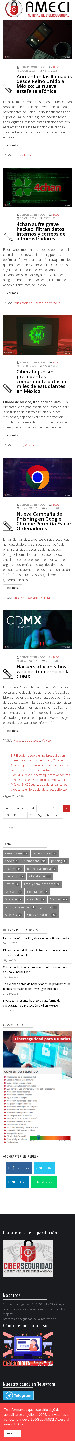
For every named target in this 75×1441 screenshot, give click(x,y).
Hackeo (38, 303)
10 (7, 815)
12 (23, 815)
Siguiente (44, 815)
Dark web (13, 892)
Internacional (34, 861)
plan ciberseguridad (19, 907)
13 (31, 815)
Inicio (9, 808)
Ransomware (16, 853)
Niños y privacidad (41, 915)
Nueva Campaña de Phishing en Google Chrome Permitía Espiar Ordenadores (44, 521)
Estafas (18, 155)
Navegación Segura (37, 598)
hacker (11, 861)
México (28, 155)
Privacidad (35, 899)
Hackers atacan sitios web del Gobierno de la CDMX (43, 671)
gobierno (48, 907)
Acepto (12, 1433)
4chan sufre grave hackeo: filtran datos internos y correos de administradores (41, 231)
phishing (18, 598)
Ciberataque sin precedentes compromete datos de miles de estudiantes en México (42, 381)
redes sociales (22, 303)
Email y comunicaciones (41, 884)
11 (15, 815)
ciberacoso (14, 876)
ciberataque (52, 303)
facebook (13, 899)
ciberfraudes (37, 892)
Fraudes (12, 869)
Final (58, 815)
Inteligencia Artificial (41, 869)
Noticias (58, 899)
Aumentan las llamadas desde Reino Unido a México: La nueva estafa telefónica (44, 83)
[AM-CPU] (37, 1088)
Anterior (22, 808)
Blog (56, 67)
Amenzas (12, 915)
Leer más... (13, 145)
